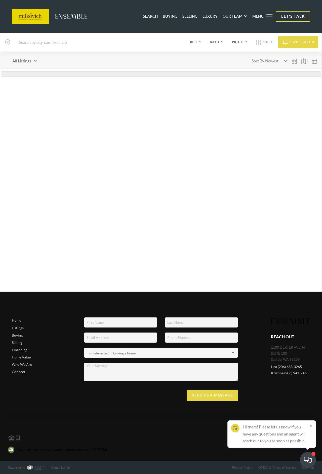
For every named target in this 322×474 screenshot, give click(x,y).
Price (237, 42)
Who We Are (22, 364)
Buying (17, 335)
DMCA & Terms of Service (277, 467)
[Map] (304, 61)
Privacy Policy (242, 467)
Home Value (21, 357)
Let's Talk (293, 16)
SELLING (189, 16)
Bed (193, 42)
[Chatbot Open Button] (308, 460)
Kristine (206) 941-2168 (289, 373)
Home (16, 320)
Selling (17, 343)
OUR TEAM (233, 16)
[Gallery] (294, 61)
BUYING (170, 16)
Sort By (258, 61)
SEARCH (150, 16)
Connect (18, 372)
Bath (214, 42)
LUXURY (210, 16)
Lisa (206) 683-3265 (286, 367)
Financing (19, 350)
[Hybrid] (314, 61)
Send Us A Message (212, 395)
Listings (18, 328)
